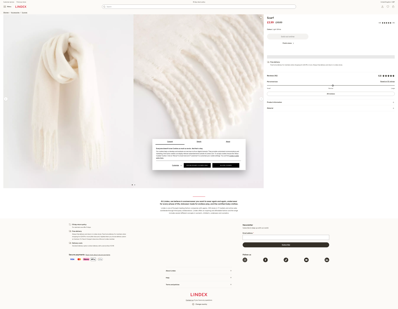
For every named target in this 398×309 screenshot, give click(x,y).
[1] (132, 185)
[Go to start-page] (20, 6)
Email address (248, 233)
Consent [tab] (170, 142)
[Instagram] (245, 260)
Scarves (24, 12)
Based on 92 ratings (387, 81)
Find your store (21, 2)
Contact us (190, 300)
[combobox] (199, 7)
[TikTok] (286, 260)
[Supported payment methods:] (155, 259)
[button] (68, 101)
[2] (134, 185)
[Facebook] (265, 260)
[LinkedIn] (327, 260)
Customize (175, 165)
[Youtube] (306, 260)
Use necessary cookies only (197, 165)
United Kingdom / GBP (388, 2)
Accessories (15, 12)
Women (6, 12)
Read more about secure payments (98, 255)
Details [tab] (199, 142)
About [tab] (228, 142)
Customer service (8, 2)
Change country (201, 304)
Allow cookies (226, 165)
